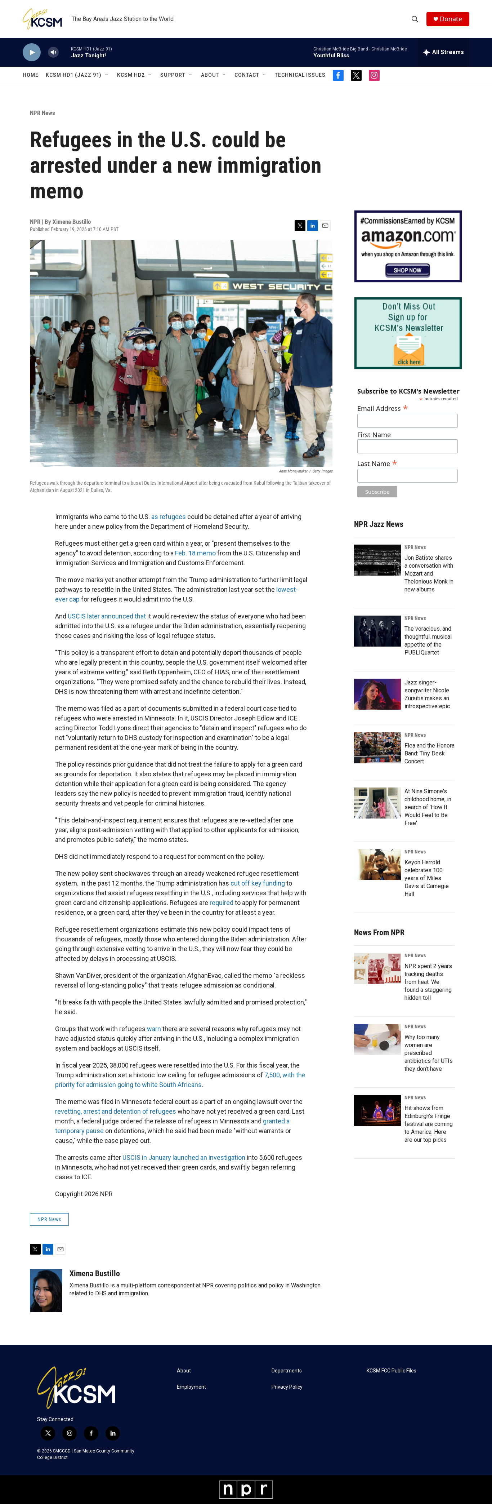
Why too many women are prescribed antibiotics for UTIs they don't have (428, 1053)
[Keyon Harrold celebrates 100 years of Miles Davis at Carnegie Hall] (377, 864)
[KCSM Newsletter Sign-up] (408, 333)
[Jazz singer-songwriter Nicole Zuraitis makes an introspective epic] (377, 694)
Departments (287, 1371)
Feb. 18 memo (195, 553)
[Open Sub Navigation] (107, 75)
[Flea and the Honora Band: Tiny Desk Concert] (377, 747)
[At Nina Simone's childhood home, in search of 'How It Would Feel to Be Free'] (377, 803)
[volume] (53, 52)
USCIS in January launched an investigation (183, 1157)
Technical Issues (300, 75)
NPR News (42, 112)
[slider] (65, 52)
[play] (31, 52)
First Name (374, 435)
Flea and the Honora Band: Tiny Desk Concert (429, 753)
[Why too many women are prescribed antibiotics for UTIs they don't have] (377, 1039)
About (210, 75)
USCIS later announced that (107, 616)
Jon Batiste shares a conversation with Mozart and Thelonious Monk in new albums (428, 573)
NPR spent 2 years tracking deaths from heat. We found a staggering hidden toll (428, 982)
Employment (191, 1387)
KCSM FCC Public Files (391, 1371)
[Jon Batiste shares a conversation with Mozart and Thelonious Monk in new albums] (377, 560)
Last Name (377, 462)
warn (154, 1029)
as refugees (168, 516)
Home (31, 75)
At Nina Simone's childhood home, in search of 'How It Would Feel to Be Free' (427, 807)
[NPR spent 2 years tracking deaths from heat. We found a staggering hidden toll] (377, 968)
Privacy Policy (287, 1387)
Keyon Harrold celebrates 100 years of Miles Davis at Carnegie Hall (426, 878)
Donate (451, 19)
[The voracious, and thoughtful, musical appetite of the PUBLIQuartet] (377, 631)
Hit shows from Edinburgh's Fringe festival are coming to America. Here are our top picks (428, 1124)
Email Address (382, 407)
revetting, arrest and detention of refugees (115, 1111)
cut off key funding (258, 883)
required (221, 902)
